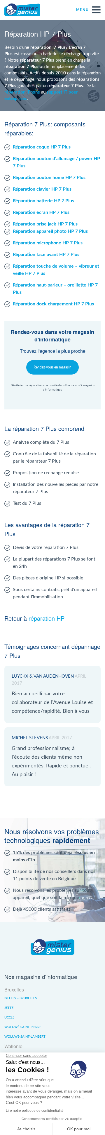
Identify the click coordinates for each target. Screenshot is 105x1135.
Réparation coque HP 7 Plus (42, 147)
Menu (82, 10)
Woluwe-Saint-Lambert (25, 1036)
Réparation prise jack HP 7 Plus (45, 224)
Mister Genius (26, 9)
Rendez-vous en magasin (52, 367)
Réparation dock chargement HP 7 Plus (53, 304)
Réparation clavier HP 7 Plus (42, 189)
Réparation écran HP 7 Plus (41, 212)
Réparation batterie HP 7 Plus (43, 200)
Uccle (9, 1017)
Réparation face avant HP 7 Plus (46, 254)
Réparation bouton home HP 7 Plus (49, 177)
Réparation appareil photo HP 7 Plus (50, 231)
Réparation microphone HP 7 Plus (48, 243)
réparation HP (46, 618)
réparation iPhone (22, 92)
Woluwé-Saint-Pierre (22, 1027)
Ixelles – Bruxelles (20, 998)
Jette (8, 1007)
